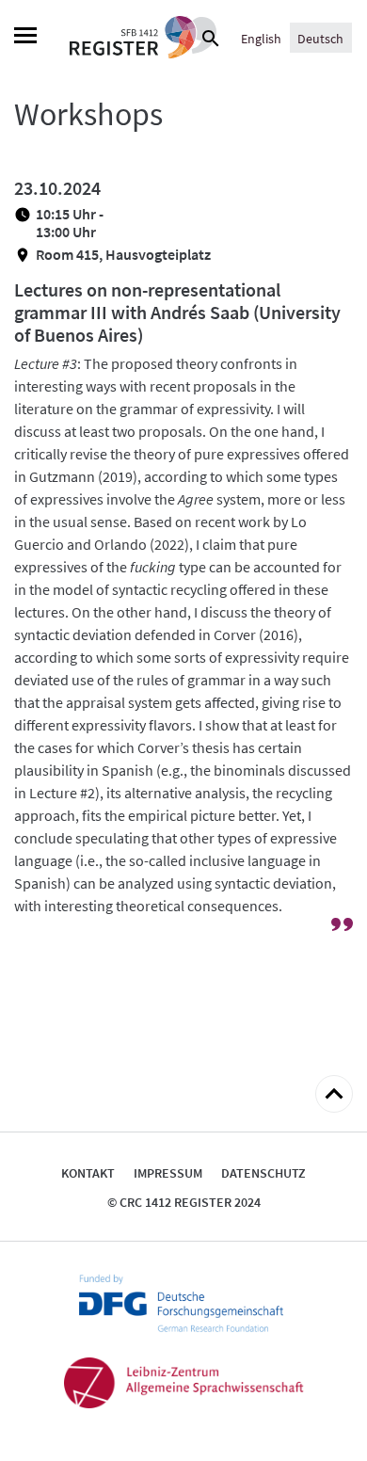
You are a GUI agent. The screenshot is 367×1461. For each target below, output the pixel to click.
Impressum (168, 1172)
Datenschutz (263, 1172)
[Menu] (25, 37)
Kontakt (88, 1172)
